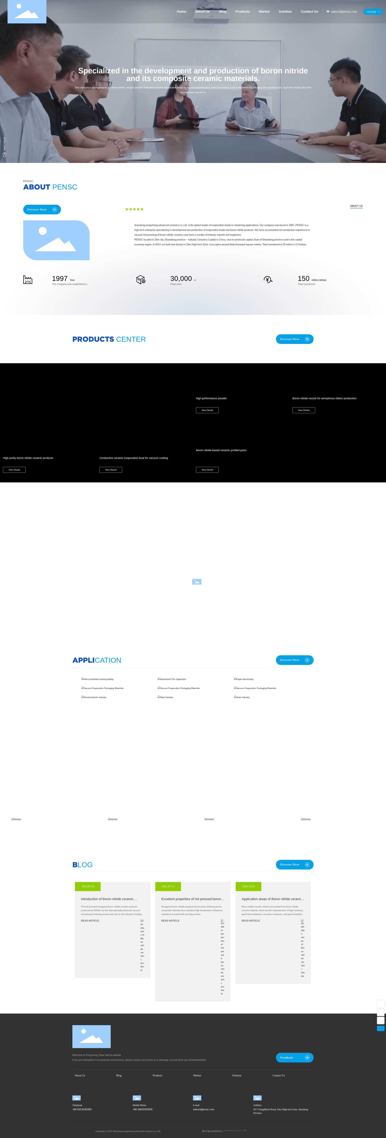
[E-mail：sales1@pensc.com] (380, 1004)
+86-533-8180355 (82, 1109)
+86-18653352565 (142, 1109)
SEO (245, 1130)
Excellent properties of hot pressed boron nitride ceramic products (191, 901)
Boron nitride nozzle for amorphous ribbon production (324, 398)
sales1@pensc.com (344, 11)
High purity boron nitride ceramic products (28, 457)
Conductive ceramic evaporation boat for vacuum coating (134, 457)
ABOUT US (356, 206)
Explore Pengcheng (196, 589)
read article (90, 920)
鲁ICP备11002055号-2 (212, 1131)
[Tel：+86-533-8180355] (380, 1020)
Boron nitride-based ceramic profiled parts (221, 450)
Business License (233, 1130)
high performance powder (211, 398)
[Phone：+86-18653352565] (380, 1012)
